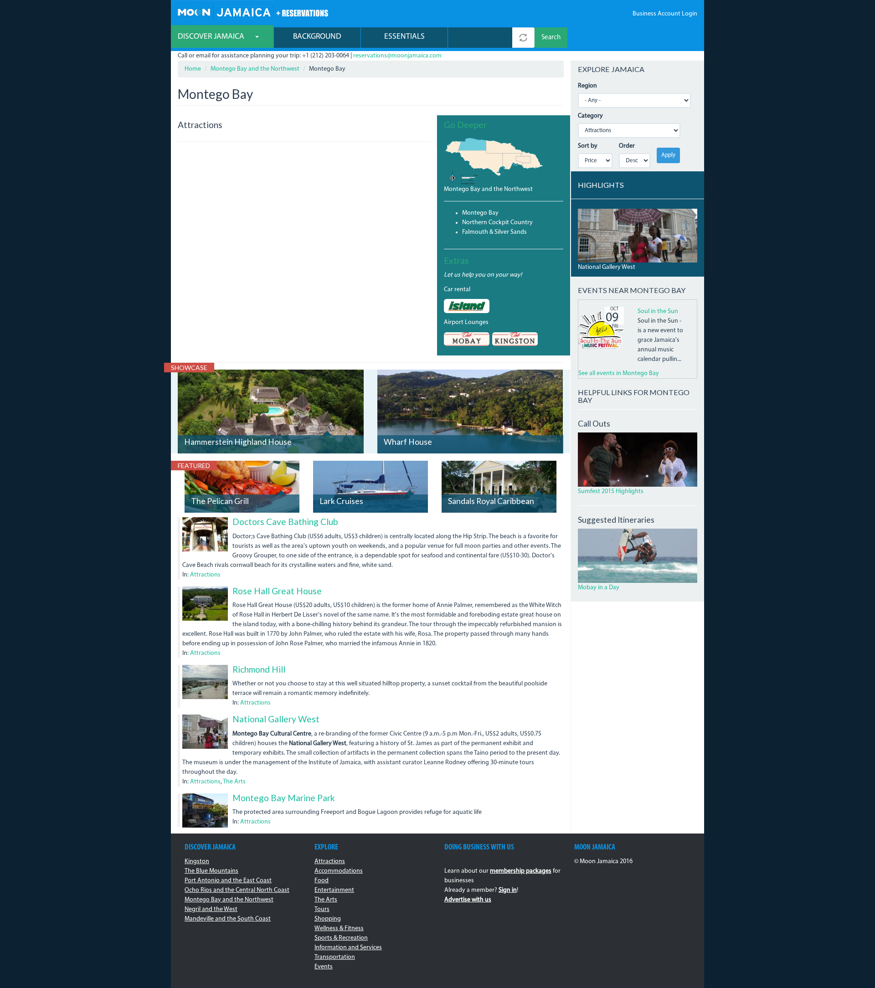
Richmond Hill (258, 669)
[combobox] (480, 37)
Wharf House (408, 442)
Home (193, 69)
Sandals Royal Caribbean (491, 501)
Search (551, 37)
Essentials (404, 37)
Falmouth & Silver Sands (494, 232)
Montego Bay (480, 213)
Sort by (587, 146)
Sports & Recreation (341, 938)
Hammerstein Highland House (238, 442)
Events (323, 966)
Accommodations (338, 871)
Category (590, 116)
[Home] (253, 11)
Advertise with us (467, 899)
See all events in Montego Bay (618, 373)
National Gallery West (275, 719)
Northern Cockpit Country (497, 222)
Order (627, 146)
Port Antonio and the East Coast (228, 880)
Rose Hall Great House (277, 591)
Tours (321, 909)
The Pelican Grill (220, 501)
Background (317, 37)
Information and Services (348, 947)
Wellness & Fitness (339, 928)
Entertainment (334, 890)
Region (587, 85)
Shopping (327, 919)
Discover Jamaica (212, 37)
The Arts (234, 781)
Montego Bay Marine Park (283, 797)
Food (321, 880)
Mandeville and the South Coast (228, 919)
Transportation (334, 957)
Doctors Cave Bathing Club (285, 521)
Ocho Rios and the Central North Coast (237, 890)
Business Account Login (665, 13)
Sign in (508, 890)
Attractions (205, 574)
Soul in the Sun (658, 311)
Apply (668, 155)
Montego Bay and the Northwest (255, 69)
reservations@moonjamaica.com (397, 55)
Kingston (197, 861)
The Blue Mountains (211, 871)
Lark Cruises (341, 501)
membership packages (520, 871)
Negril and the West (211, 909)
